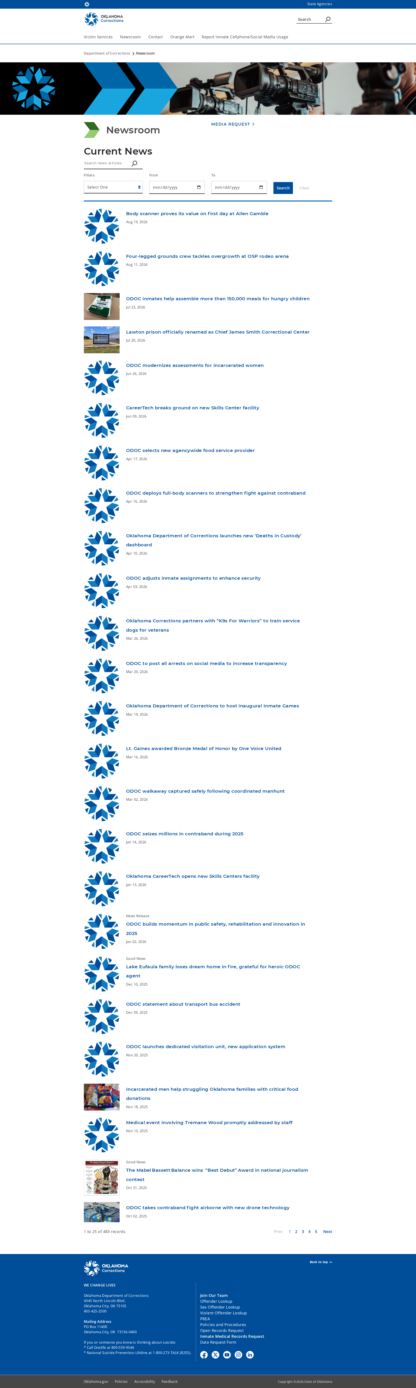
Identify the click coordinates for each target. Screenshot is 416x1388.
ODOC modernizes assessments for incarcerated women (195, 365)
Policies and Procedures (223, 1324)
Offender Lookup (216, 1301)
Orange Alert (182, 36)
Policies (121, 1381)
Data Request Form (218, 1342)
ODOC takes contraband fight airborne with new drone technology (208, 1207)
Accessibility (144, 1381)
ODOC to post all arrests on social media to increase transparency (206, 663)
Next (327, 1231)
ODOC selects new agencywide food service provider (190, 450)
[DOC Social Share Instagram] (238, 1355)
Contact (155, 36)
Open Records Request (222, 1330)
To (213, 175)
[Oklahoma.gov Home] (87, 4)
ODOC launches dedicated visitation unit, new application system (205, 1046)
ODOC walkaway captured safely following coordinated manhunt (205, 791)
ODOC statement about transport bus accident (183, 1004)
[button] (233, 124)
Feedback (170, 1381)
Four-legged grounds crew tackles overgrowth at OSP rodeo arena (207, 256)
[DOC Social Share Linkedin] (250, 1355)
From (153, 175)
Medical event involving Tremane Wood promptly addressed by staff (209, 1122)
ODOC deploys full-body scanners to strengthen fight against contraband (216, 493)
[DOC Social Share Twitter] (215, 1355)
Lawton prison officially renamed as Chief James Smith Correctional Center (218, 332)
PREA (205, 1318)
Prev (278, 1231)
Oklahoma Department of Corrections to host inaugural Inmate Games (212, 706)
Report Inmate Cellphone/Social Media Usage (245, 36)
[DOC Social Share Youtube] (227, 1355)
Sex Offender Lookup (220, 1307)
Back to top (319, 1262)
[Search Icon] (135, 163)
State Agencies (319, 4)
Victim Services (98, 36)
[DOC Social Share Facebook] (204, 1355)
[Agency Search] (327, 19)
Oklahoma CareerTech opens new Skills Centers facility (193, 876)
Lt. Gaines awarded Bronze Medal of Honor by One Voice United (203, 748)
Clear (304, 187)
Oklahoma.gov (96, 1381)
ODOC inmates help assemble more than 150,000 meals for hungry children (218, 298)
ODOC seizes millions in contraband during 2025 (185, 833)
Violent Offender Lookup (223, 1312)
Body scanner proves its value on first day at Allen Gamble (197, 213)
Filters (89, 175)
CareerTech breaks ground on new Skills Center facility (192, 407)
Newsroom (130, 36)
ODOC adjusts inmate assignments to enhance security (193, 578)
